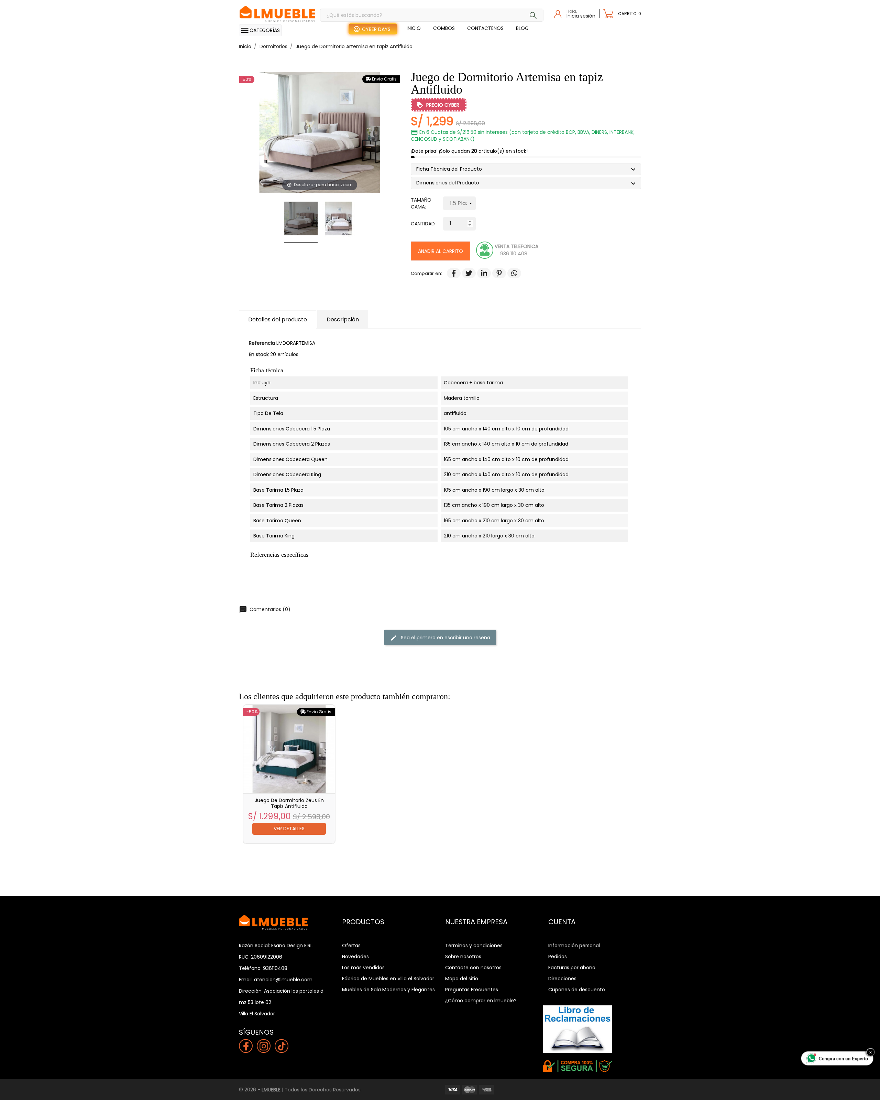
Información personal (574, 945)
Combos (444, 28)
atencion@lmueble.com (283, 979)
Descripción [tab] (343, 319)
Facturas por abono (571, 967)
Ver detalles (289, 828)
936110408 (275, 968)
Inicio (414, 28)
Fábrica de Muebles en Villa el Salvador (388, 978)
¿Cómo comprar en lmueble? (481, 1000)
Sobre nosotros (463, 956)
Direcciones (562, 978)
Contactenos (485, 28)
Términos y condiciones (474, 945)
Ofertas (351, 945)
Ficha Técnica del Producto (451, 169)
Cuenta (561, 922)
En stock (259, 354)
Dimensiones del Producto (450, 183)
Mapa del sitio (461, 978)
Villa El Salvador (257, 1013)
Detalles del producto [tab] (277, 319)
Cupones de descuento (576, 989)
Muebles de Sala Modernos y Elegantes (388, 989)
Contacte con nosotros (473, 967)
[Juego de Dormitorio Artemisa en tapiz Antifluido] (301, 219)
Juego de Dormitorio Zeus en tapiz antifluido (289, 803)
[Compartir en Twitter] (465, 273)
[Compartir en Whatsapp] (511, 273)
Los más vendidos (363, 967)
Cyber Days (376, 29)
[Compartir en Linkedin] (480, 273)
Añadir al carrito (440, 251)
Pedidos (557, 956)
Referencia (262, 343)
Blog (522, 28)
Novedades (355, 956)
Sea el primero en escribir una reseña (440, 637)
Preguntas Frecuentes (471, 989)
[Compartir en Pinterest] (496, 273)
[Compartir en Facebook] (450, 273)
